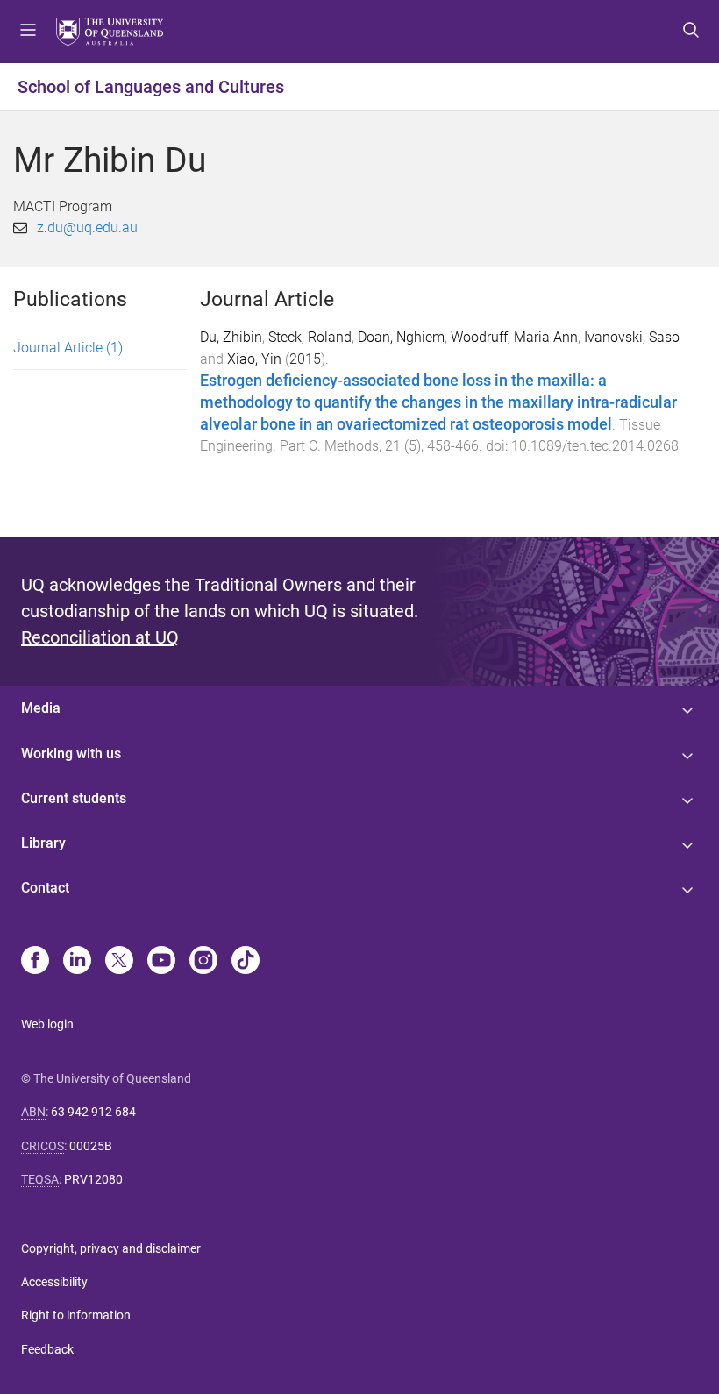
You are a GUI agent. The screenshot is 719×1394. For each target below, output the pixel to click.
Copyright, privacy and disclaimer (111, 1248)
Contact (45, 887)
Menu (28, 31)
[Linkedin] (77, 961)
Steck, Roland (310, 337)
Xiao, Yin (254, 359)
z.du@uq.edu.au (87, 227)
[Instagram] (203, 961)
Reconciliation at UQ (100, 637)
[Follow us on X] (119, 961)
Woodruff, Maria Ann (514, 337)
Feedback (47, 1349)
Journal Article (68, 347)
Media (41, 708)
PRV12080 (93, 1179)
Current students (73, 798)
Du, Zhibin (231, 337)
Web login (47, 1024)
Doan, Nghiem (401, 337)
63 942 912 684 (93, 1112)
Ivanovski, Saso (632, 337)
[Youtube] (161, 961)
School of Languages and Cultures (151, 86)
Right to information (76, 1315)
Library (43, 843)
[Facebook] (35, 961)
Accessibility (54, 1282)
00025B (90, 1146)
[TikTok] (245, 961)
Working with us (71, 753)
